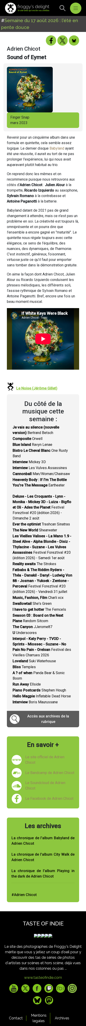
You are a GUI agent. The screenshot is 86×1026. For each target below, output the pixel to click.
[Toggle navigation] (75, 8)
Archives (62, 1018)
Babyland (57, 148)
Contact (16, 1018)
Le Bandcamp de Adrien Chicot (49, 773)
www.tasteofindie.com (43, 977)
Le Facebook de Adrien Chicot (49, 798)
